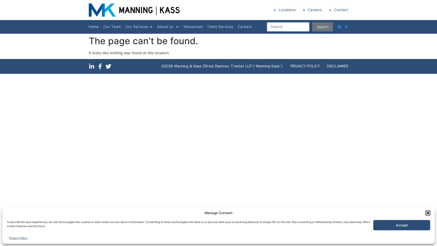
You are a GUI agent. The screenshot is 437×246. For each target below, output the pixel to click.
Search (322, 27)
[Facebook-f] (100, 66)
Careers (245, 27)
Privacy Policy (18, 238)
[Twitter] (108, 66)
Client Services (220, 27)
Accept (402, 225)
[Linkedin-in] (91, 66)
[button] (428, 213)
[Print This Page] (339, 27)
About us (165, 27)
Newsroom (193, 27)
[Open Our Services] (151, 27)
